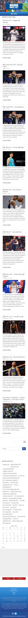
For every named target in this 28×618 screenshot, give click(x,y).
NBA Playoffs (13, 500)
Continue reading (7, 57)
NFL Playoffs (7, 505)
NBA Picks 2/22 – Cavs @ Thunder (13, 317)
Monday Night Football (15, 498)
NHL (15, 505)
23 (24, 538)
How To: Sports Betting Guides (11, 489)
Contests (21, 475)
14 (17, 536)
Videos (15, 518)
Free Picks (14, 482)
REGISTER (20, 578)
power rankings (7, 509)
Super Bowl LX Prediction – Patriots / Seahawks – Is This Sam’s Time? (14, 398)
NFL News (14, 503)
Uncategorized (7, 518)
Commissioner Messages (10, 475)
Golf (16, 485)
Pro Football (7, 512)
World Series (6, 523)
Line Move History (8, 496)
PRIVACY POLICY (14, 590)
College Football (8, 471)
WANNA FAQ (7, 521)
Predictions (17, 509)
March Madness (19, 496)
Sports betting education (9, 516)
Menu (15, 13)
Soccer (15, 512)
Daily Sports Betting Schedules (11, 478)
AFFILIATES (14, 589)
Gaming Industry (7, 485)
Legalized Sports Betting (9, 494)
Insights (6, 491)
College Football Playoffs (10, 473)
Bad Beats (6, 464)
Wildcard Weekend (17, 521)
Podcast (13, 507)
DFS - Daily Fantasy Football (10, 480)
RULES (14, 592)
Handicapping (7, 487)
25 (6, 541)
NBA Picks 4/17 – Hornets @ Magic (13, 147)
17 (3, 538)
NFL (22, 500)
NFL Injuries (6, 503)
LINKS (14, 594)
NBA (5, 500)
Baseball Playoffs (16, 464)
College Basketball (8, 469)
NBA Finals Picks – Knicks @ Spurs (13, 107)
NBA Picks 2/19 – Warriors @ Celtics (14, 357)
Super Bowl (21, 516)
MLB (5, 498)
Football (6, 482)
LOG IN (8, 578)
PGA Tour (6, 507)
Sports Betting (7, 514)
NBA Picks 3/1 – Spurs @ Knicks (12, 232)
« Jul (3, 547)
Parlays (21, 505)
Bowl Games (14, 466)
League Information (15, 491)
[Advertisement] (14, 563)
